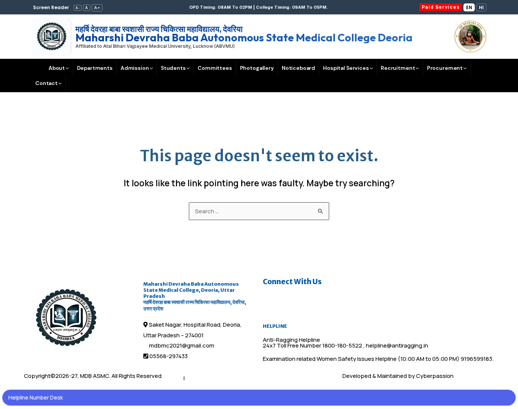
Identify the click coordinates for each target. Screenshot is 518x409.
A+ (97, 7)
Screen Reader (51, 7)
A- (77, 8)
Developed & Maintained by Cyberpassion (398, 376)
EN (469, 7)
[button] (259, 7)
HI (481, 7)
